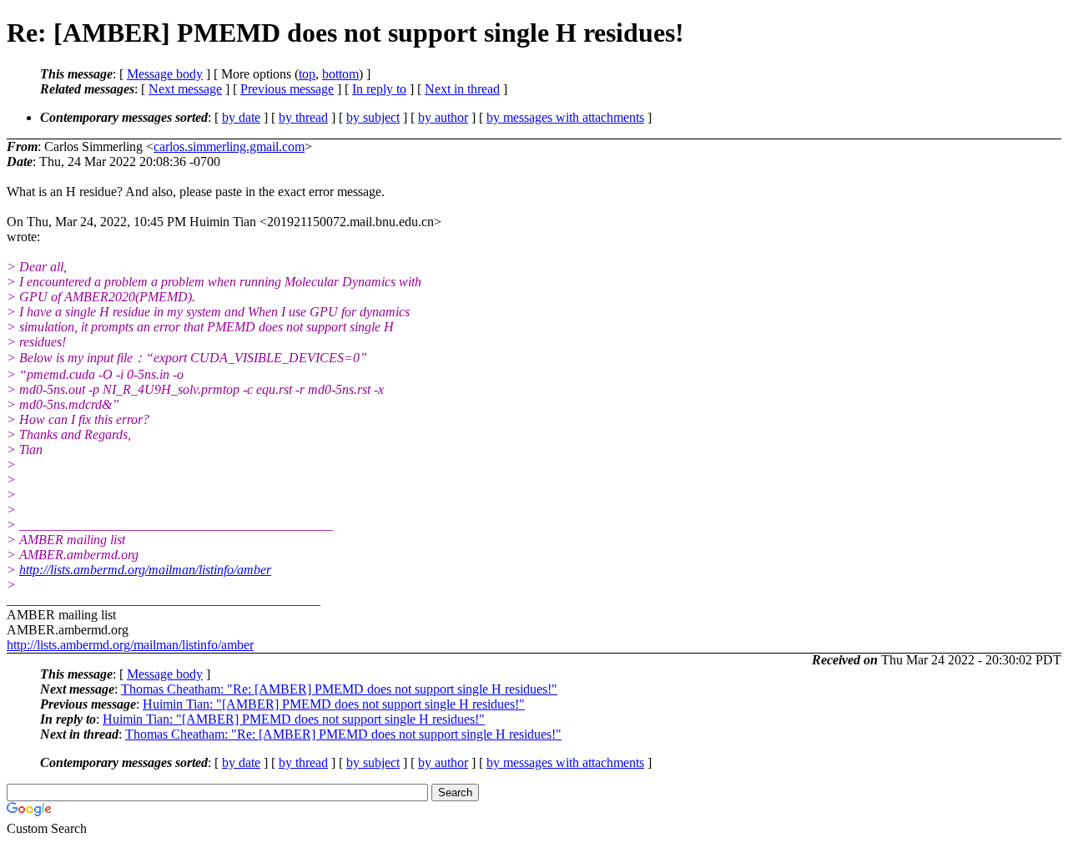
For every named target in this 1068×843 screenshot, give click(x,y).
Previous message (287, 89)
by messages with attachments (565, 117)
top (307, 74)
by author (443, 117)
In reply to (379, 89)
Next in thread (462, 89)
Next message (185, 89)
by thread (303, 117)
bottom (340, 74)
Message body (165, 74)
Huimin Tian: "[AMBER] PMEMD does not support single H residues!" (334, 704)
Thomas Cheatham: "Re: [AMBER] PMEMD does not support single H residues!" (339, 689)
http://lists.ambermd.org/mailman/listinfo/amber (145, 570)
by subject (373, 117)
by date (241, 117)
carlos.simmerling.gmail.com (229, 146)
